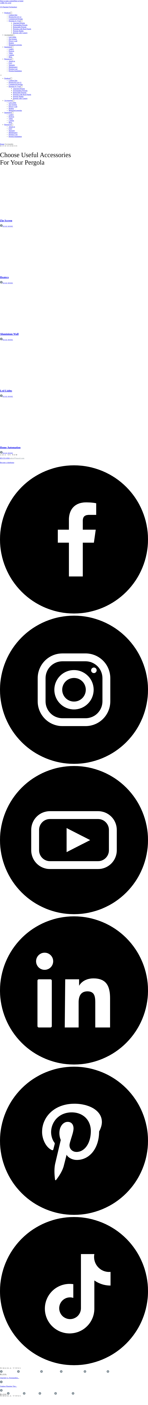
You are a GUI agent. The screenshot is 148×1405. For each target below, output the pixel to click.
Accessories (8, 35)
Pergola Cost (13, 69)
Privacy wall (13, 41)
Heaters (11, 43)
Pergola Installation (15, 71)
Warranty (12, 65)
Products (7, 13)
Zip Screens (13, 39)
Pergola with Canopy (20, 33)
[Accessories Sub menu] (13, 35)
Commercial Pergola (16, 19)
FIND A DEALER (10, 140)
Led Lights (12, 37)
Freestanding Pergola (20, 25)
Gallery (11, 49)
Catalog (11, 55)
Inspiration (8, 47)
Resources (7, 59)
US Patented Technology (8, 7)
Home (2, 144)
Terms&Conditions (8, 1404)
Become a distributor (7, 462)
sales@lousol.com (17, 458)
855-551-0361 (5, 458)
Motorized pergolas (15, 45)
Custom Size (13, 15)
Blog (10, 57)
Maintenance (13, 67)
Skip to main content (7, 1)
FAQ (10, 63)
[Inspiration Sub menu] (12, 47)
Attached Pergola (19, 23)
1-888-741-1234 (5, 3)
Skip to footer (18, 1)
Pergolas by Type (15, 21)
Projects (11, 51)
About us (12, 61)
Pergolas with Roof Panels (22, 29)
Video (11, 53)
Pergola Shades (18, 31)
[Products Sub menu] (11, 13)
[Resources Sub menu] (12, 59)
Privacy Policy (24, 1404)
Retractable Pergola (19, 27)
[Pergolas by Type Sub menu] (21, 21)
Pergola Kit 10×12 (15, 17)
